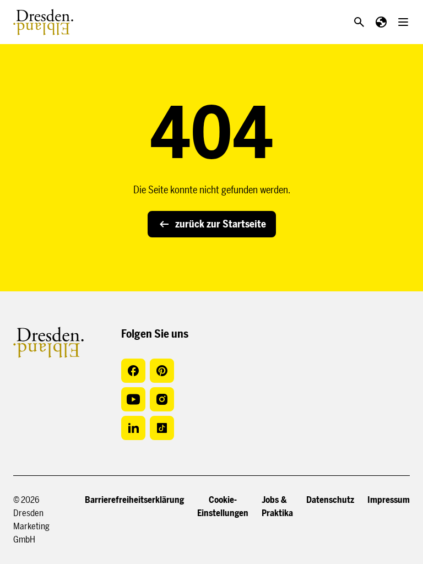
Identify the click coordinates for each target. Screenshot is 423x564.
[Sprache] (381, 22)
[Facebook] (133, 371)
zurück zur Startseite (220, 224)
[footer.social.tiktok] (162, 428)
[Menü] (403, 22)
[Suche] (359, 22)
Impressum (388, 500)
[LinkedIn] (133, 428)
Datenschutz (330, 500)
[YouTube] (133, 399)
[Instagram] (162, 399)
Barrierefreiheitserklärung (134, 500)
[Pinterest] (162, 371)
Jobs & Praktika (277, 506)
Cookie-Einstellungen (222, 506)
